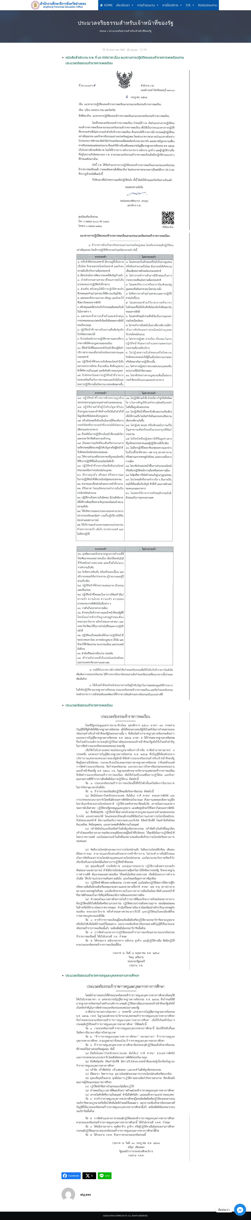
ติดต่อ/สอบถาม (207, 5)
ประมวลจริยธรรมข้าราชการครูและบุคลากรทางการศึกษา (102, 975)
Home (103, 31)
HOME (108, 5)
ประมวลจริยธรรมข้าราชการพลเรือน (89, 705)
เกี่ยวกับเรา (123, 5)
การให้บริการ (170, 5)
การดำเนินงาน (146, 5)
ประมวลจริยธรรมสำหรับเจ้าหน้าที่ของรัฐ (125, 23)
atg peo (134, 50)
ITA (188, 5)
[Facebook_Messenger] (240, 1210)
